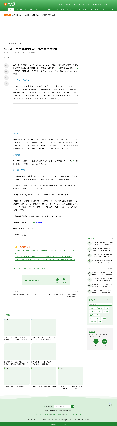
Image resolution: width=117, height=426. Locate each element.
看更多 (110, 238)
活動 (102, 9)
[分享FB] (6, 65)
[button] (112, 9)
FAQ (35, 420)
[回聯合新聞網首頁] (5, 4)
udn (5, 44)
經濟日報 (70, 4)
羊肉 (76, 68)
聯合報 (62, 4)
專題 (96, 9)
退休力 (50, 9)
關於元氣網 (39, 414)
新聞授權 (44, 420)
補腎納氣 (36, 268)
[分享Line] (6, 71)
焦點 (5, 9)
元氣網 (10, 44)
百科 (31, 9)
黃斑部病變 (92, 322)
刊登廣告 (29, 420)
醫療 (26, 9)
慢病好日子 (71, 9)
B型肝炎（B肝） (94, 315)
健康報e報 (49, 406)
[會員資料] (110, 4)
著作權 (56, 420)
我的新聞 (104, 4)
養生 (11, 9)
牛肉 (58, 68)
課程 (43, 9)
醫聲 (62, 9)
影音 (37, 9)
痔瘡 (106, 308)
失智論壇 (18, 9)
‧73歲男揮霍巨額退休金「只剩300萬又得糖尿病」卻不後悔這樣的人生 (43, 256)
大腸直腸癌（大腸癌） (96, 308)
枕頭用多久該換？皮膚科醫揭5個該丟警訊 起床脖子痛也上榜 (34, 15)
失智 (56, 9)
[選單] (112, 4)
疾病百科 (60, 414)
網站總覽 (87, 420)
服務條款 (50, 420)
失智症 (106, 311)
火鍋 (72, 161)
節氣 (34, 222)
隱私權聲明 (62, 420)
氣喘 (99, 322)
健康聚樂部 (47, 414)
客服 (38, 420)
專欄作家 (78, 414)
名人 (90, 9)
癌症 (79, 9)
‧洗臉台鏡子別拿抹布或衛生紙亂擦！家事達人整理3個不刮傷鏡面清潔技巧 (45, 259)
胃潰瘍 (104, 318)
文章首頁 (72, 414)
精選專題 (53, 414)
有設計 (85, 4)
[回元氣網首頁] (11, 4)
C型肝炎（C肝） (94, 318)
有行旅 (91, 4)
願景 (97, 4)
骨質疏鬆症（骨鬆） (95, 311)
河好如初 (78, 4)
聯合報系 (68, 420)
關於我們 (80, 420)
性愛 (85, 9)
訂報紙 (74, 420)
